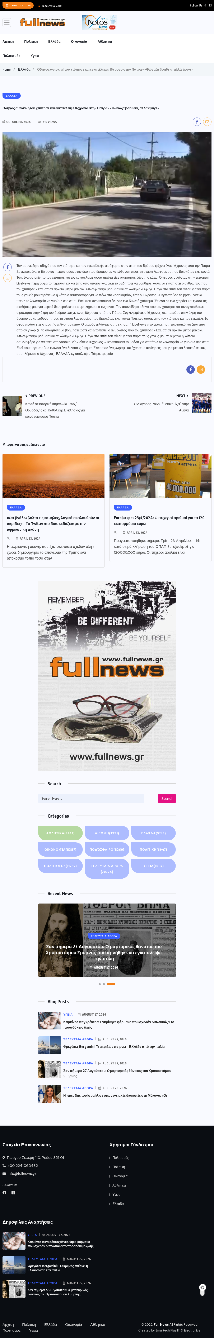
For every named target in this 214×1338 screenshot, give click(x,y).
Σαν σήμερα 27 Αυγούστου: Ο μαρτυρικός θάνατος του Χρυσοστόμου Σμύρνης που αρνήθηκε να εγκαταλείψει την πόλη (104, 952)
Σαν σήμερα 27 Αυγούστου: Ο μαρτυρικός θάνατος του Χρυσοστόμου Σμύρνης (58, 1292)
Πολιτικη (31, 41)
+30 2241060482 (22, 1165)
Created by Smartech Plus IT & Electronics (169, 1330)
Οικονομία (79, 41)
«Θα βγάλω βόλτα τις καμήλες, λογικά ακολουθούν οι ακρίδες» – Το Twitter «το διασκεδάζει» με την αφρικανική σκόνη (53, 523)
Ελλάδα (54, 41)
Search (167, 798)
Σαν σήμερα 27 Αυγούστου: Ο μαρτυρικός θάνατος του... (100, 6)
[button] (100, 984)
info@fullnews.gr (21, 1173)
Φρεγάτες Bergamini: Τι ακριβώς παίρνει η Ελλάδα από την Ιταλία (114, 1047)
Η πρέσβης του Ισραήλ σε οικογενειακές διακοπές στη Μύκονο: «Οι (115, 1095)
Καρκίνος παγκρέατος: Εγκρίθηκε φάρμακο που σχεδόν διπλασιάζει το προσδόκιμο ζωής (61, 1244)
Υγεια (35, 56)
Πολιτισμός (11, 56)
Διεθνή (107, 833)
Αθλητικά (105, 41)
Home (6, 69)
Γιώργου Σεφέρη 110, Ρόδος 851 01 (35, 1157)
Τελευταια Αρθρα (107, 869)
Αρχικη (8, 41)
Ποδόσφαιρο (107, 849)
